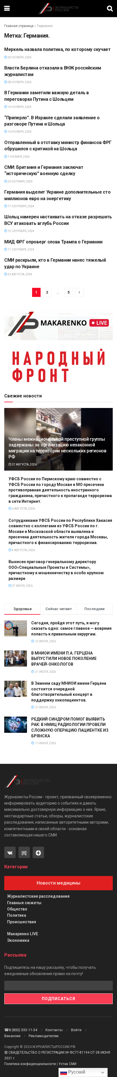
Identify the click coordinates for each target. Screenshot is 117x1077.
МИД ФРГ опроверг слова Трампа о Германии (53, 242)
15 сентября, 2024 (20, 231)
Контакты (54, 1030)
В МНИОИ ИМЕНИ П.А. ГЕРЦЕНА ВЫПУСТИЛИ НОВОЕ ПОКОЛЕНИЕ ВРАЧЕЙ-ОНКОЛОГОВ (64, 658)
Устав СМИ (67, 1064)
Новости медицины (58, 883)
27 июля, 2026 (22, 585)
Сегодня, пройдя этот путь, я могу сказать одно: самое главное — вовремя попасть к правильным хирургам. (71, 628)
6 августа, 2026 (23, 508)
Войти (76, 1030)
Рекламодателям (43, 1036)
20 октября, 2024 (20, 181)
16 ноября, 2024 (19, 106)
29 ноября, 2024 (19, 57)
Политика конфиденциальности (30, 1064)
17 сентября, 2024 (20, 206)
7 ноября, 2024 (18, 156)
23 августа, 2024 (19, 274)
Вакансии (12, 1036)
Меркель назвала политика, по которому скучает (57, 49)
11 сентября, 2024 (20, 249)
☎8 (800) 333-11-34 (20, 1030)
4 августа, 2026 (23, 550)
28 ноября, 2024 (19, 82)
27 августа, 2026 (24, 464)
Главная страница (19, 26)
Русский (76, 1072)
